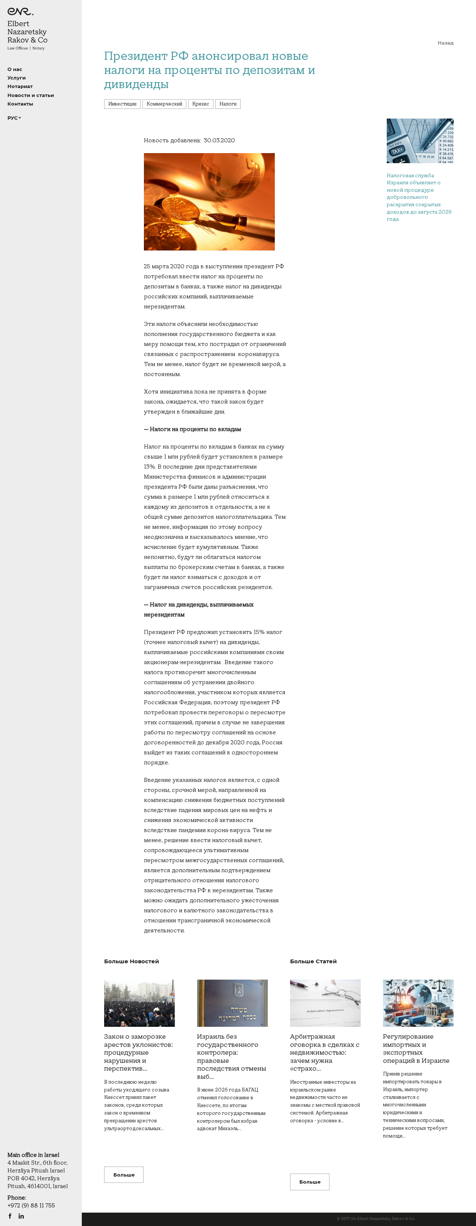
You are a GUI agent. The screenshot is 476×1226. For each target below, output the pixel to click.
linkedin (21, 1216)
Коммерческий (164, 104)
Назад (446, 43)
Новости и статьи (30, 95)
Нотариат (20, 86)
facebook (10, 1216)
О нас (14, 69)
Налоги (228, 104)
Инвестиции (122, 104)
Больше (124, 1175)
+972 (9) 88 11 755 (31, 1205)
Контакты (20, 104)
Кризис (200, 104)
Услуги (16, 78)
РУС (12, 118)
